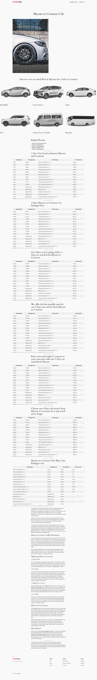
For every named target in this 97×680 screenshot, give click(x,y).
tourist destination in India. (47, 631)
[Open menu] (13, 656)
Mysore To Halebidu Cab (37, 144)
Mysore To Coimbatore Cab (38, 146)
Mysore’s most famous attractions (38, 634)
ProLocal (18, 673)
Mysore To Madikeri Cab (37, 147)
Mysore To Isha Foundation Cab (39, 143)
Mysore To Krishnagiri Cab (38, 149)
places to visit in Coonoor (36, 587)
